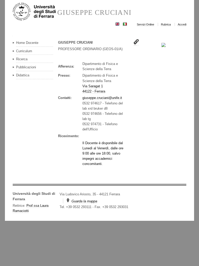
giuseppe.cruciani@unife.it (102, 98)
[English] (117, 23)
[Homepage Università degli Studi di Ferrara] (35, 12)
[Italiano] (125, 23)
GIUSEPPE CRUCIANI (94, 12)
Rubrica (166, 24)
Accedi (182, 24)
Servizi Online (145, 24)
